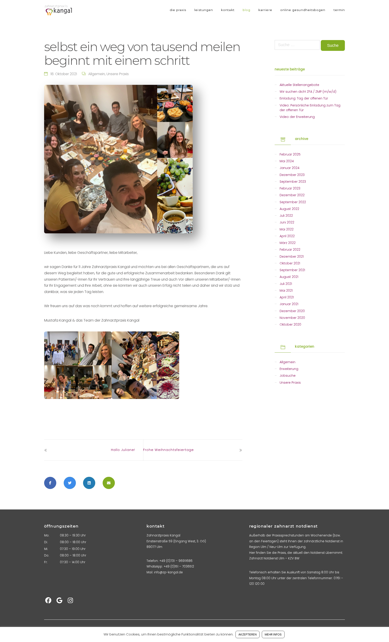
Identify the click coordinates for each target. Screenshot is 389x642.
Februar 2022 (290, 249)
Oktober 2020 (290, 324)
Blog (246, 10)
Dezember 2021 (292, 256)
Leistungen (203, 10)
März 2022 (288, 243)
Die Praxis (178, 10)
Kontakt (228, 10)
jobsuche (288, 375)
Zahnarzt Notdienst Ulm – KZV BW (274, 558)
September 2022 (293, 202)
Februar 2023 (290, 188)
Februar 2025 (290, 154)
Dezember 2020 (292, 311)
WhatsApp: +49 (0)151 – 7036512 (170, 566)
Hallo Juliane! (123, 450)
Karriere (265, 10)
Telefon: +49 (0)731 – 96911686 (169, 561)
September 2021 (292, 270)
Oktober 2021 (290, 263)
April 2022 (287, 236)
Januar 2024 (289, 168)
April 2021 (287, 297)
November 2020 (292, 317)
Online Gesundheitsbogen (303, 10)
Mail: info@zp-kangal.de (165, 572)
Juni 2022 (287, 222)
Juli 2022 (286, 215)
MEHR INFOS (273, 634)
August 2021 (289, 277)
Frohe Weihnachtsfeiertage (168, 450)
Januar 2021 (289, 304)
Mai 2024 (287, 161)
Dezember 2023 (292, 175)
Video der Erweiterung (297, 117)
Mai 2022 (287, 229)
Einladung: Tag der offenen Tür (304, 98)
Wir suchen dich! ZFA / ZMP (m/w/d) (308, 91)
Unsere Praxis (117, 74)
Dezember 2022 (292, 195)
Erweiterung (289, 369)
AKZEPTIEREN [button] (247, 634)
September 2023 (293, 181)
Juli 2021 (286, 284)
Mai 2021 (286, 290)
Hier (252, 553)
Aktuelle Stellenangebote (299, 85)
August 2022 (289, 209)
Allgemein (96, 74)
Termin (339, 10)
